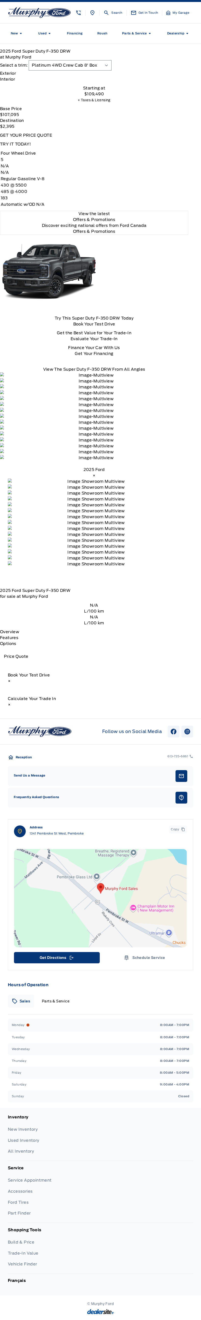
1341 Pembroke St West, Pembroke (57, 833)
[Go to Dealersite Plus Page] (100, 1311)
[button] (78, 13)
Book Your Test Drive (94, 324)
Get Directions (56, 959)
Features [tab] (9, 637)
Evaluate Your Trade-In (94, 339)
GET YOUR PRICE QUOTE (26, 135)
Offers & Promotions (94, 231)
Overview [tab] (9, 632)
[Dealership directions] (100, 898)
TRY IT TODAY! (15, 144)
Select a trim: (14, 65)
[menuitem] (17, 33)
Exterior (8, 73)
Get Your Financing (94, 353)
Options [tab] (8, 643)
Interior (7, 79)
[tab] (94, 73)
